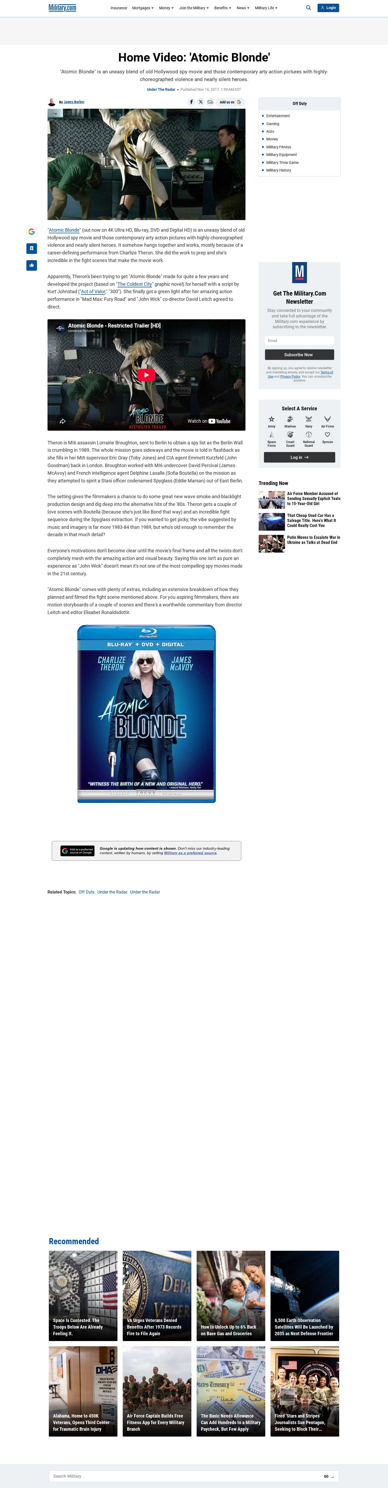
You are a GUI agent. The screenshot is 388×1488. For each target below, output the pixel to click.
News (241, 8)
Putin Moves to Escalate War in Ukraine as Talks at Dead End (313, 540)
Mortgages (141, 8)
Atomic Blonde (64, 230)
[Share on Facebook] (191, 102)
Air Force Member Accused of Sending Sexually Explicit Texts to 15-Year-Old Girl (313, 498)
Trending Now (273, 483)
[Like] (31, 265)
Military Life (264, 8)
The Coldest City (134, 284)
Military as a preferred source (190, 853)
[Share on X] (201, 102)
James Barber (74, 102)
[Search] (308, 8)
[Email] (210, 102)
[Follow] (31, 248)
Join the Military (192, 8)
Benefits (221, 8)
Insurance (119, 8)
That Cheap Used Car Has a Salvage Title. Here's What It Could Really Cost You (311, 520)
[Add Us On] (31, 231)
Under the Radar (161, 89)
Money (164, 8)
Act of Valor (93, 291)
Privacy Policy (290, 376)
